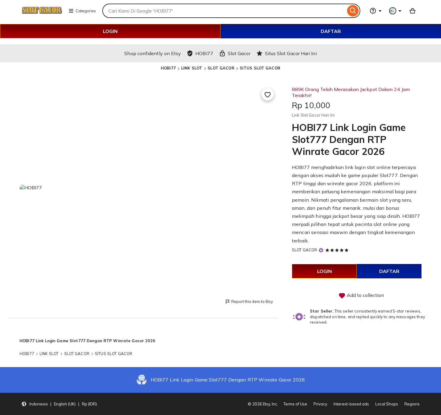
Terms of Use (295, 404)
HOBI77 (168, 68)
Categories (86, 10)
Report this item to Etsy (252, 301)
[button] (59, 404)
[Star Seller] (321, 250)
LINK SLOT (191, 68)
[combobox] (224, 11)
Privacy (320, 404)
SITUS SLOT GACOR (260, 68)
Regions (412, 404)
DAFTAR (331, 31)
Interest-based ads (351, 404)
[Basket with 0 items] (412, 11)
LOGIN (110, 31)
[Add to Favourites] (267, 94)
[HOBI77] (41, 14)
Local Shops (386, 404)
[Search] (353, 11)
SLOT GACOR (221, 68)
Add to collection (365, 295)
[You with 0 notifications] (395, 11)
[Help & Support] (376, 11)
